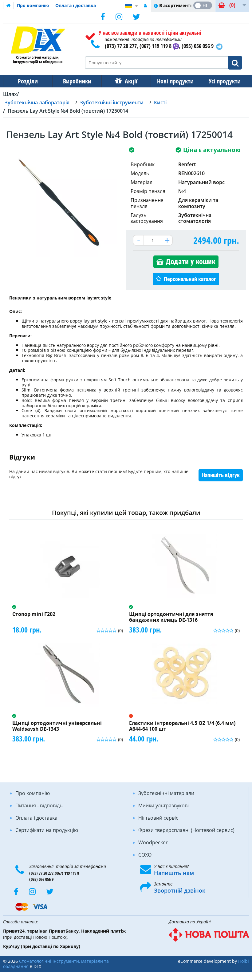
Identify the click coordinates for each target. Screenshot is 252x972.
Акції (131, 81)
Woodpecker (153, 842)
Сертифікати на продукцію (46, 830)
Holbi (243, 961)
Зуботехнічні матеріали (166, 793)
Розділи (28, 81)
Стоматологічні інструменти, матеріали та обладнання (56, 963)
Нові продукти (175, 81)
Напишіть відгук (221, 475)
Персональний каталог (190, 279)
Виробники (77, 81)
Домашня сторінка (8, 5)
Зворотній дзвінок (179, 890)
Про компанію (33, 5)
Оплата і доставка (75, 5)
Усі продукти (225, 81)
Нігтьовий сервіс (158, 817)
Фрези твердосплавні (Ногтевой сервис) (186, 830)
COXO (145, 854)
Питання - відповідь (38, 805)
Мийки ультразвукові (163, 805)
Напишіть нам (174, 873)
